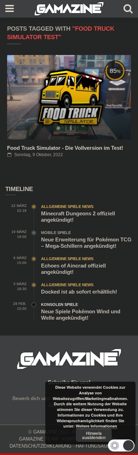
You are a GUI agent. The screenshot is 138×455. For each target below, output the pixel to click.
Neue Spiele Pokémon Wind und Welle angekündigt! (80, 314)
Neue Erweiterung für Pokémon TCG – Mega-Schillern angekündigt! (86, 242)
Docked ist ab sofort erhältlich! (79, 292)
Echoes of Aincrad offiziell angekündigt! (73, 269)
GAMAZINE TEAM (38, 439)
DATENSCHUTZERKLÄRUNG (40, 446)
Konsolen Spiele (59, 304)
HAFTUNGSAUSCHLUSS (102, 446)
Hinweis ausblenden (93, 435)
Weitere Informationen (96, 426)
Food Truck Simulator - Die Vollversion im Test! (65, 148)
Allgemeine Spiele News (67, 206)
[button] (121, 445)
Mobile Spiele (56, 232)
